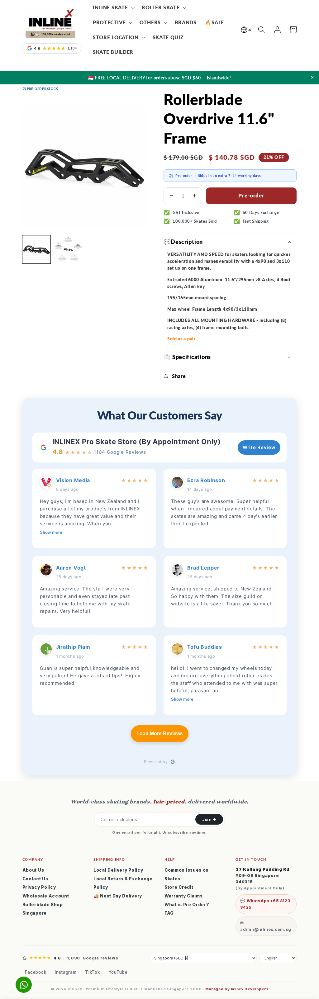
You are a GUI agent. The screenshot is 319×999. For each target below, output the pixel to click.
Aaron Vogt (71, 568)
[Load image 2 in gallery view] (68, 249)
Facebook (35, 972)
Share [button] (179, 376)
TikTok (92, 972)
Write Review (259, 447)
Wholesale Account (45, 895)
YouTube (118, 972)
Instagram (65, 972)
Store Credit (178, 887)
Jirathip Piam (73, 647)
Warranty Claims (183, 895)
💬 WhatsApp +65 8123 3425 (265, 904)
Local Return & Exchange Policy (123, 883)
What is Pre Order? (186, 904)
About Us (33, 870)
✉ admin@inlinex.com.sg (265, 926)
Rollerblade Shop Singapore (42, 909)
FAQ (169, 913)
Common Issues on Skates (186, 874)
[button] (112, 7)
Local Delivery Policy (118, 870)
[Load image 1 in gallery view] (36, 249)
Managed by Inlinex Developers (236, 989)
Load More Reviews (159, 733)
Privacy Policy (39, 887)
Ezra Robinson (206, 480)
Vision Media (73, 480)
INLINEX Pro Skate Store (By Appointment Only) (136, 442)
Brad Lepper (203, 568)
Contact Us (35, 878)
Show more (51, 532)
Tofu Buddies (204, 647)
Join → (209, 819)
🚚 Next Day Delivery (117, 895)
